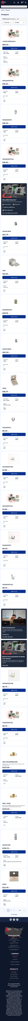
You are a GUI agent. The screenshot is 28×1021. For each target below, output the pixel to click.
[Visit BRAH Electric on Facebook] (14, 920)
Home (2, 10)
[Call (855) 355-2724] (14, 2)
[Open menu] (25, 2)
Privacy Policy (14, 986)
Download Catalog (14, 978)
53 (19, 910)
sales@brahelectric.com (14, 947)
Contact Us (15, 959)
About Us (15, 956)
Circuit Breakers (14, 974)
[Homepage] (3, 2)
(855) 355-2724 (8, 637)
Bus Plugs (14, 972)
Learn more (5, 665)
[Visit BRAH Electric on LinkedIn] (11, 920)
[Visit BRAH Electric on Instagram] (17, 920)
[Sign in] (18, 2)
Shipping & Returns (15, 961)
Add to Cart (14, 48)
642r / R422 (18, 806)
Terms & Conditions (15, 964)
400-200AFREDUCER (9, 805)
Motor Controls (14, 976)
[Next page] (24, 910)
